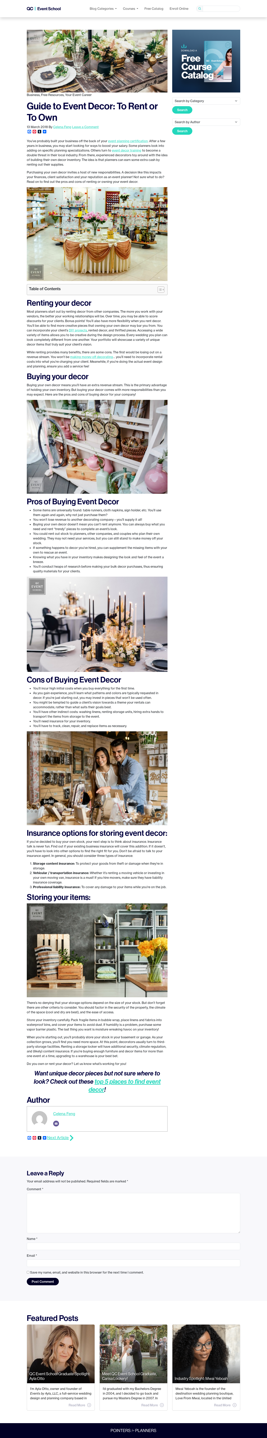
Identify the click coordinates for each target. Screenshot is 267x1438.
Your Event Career (78, 95)
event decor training (126, 150)
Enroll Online (179, 9)
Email (32, 1256)
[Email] (56, 1124)
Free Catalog (153, 9)
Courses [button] (129, 9)
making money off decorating (91, 357)
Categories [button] (102, 9)
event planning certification (128, 141)
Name (32, 1239)
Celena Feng (62, 127)
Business (33, 95)
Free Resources (52, 95)
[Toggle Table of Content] (159, 289)
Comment (35, 1189)
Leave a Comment (85, 127)
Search (182, 110)
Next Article (58, 1137)
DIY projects (78, 330)
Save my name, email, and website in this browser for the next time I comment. (87, 1272)
